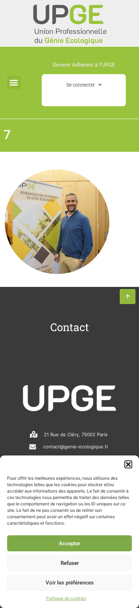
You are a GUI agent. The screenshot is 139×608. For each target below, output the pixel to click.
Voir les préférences (70, 582)
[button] (128, 464)
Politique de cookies (66, 598)
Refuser (70, 563)
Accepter (69, 543)
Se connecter (80, 85)
